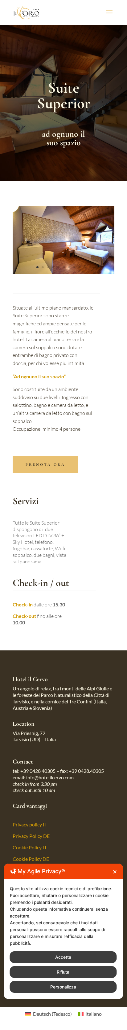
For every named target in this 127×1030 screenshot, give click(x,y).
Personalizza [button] (63, 986)
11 (90, 267)
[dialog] (63, 931)
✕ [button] (115, 872)
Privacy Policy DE (31, 836)
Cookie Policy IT (30, 847)
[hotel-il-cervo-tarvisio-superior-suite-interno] (63, 272)
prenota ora (45, 464)
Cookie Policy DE (31, 859)
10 (85, 267)
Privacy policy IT (30, 824)
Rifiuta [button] (63, 972)
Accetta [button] (63, 957)
